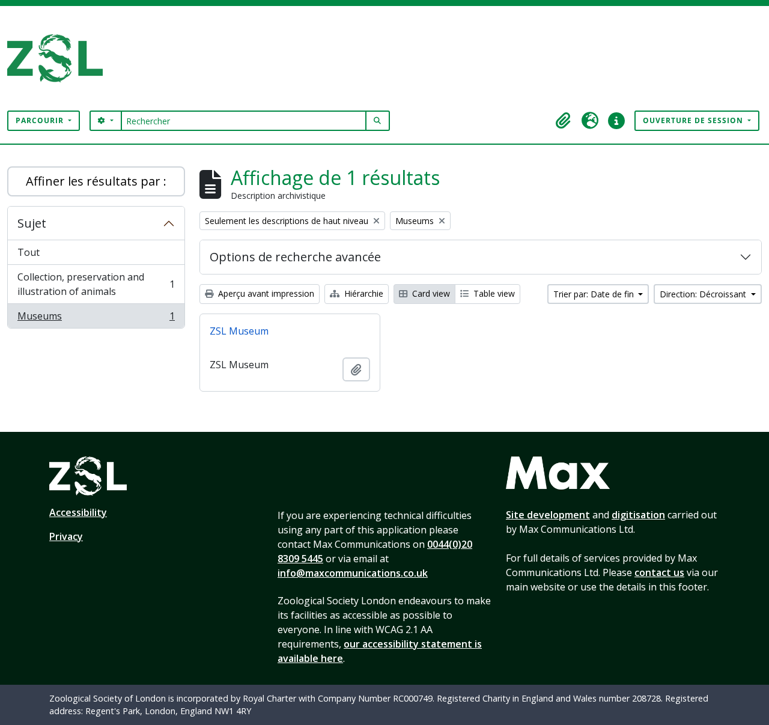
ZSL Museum (239, 331)
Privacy (66, 536)
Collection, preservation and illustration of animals (96, 284)
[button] (563, 121)
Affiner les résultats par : (96, 181)
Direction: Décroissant (704, 294)
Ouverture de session (694, 120)
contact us (659, 572)
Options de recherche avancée (295, 257)
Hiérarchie (362, 293)
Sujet (31, 223)
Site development (548, 514)
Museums (96, 318)
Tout (28, 252)
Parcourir (41, 120)
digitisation (638, 514)
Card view (430, 293)
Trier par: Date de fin (594, 294)
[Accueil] (59, 58)
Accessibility (78, 512)
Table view (493, 293)
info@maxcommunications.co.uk (353, 573)
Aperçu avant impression (265, 293)
